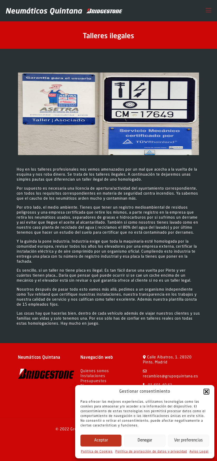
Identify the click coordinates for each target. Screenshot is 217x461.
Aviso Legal (199, 451)
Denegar (145, 441)
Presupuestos (93, 381)
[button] (206, 391)
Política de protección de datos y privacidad (151, 451)
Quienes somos (94, 371)
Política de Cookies (97, 451)
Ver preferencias (188, 441)
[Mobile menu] (208, 10)
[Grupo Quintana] (63, 10)
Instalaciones (92, 376)
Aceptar (101, 441)
